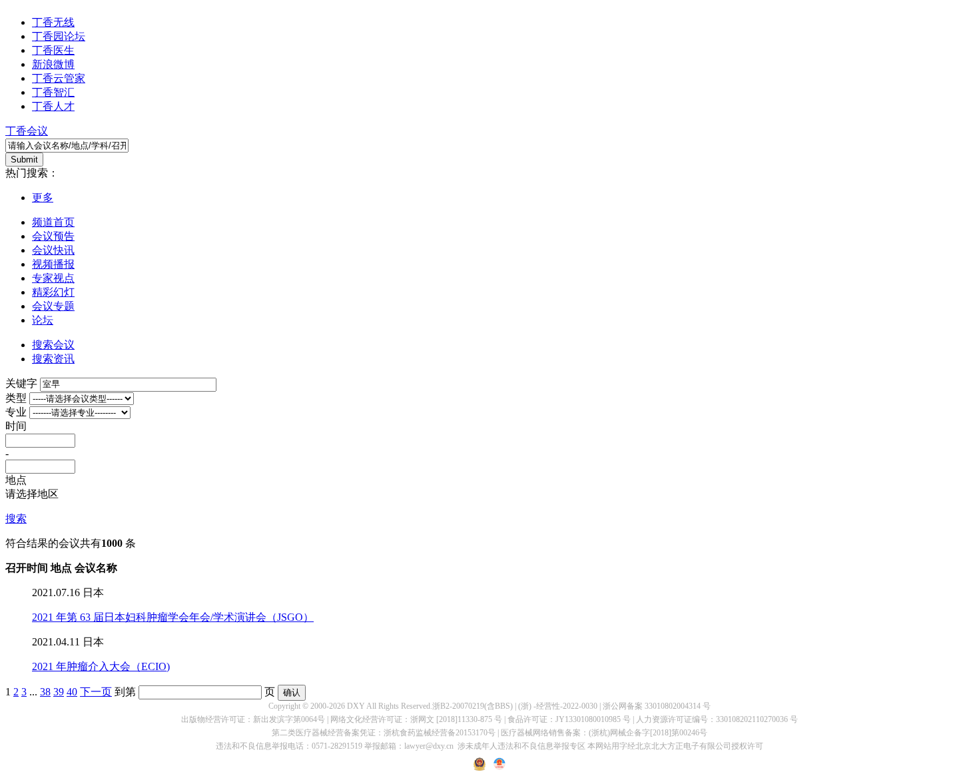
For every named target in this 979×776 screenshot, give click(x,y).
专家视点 (53, 278)
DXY (356, 706)
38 (45, 691)
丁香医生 (53, 50)
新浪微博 (53, 64)
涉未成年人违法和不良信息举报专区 (521, 746)
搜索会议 (53, 344)
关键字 (21, 383)
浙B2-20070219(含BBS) (472, 706)
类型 (16, 398)
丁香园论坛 (58, 36)
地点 (16, 480)
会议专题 (53, 306)
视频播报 (53, 264)
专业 (16, 412)
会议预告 (53, 236)
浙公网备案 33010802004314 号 (657, 706)
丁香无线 (53, 22)
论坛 (42, 320)
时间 (16, 426)
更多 (42, 197)
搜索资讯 (53, 358)
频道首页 (53, 222)
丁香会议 (26, 131)
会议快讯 (53, 250)
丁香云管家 (58, 78)
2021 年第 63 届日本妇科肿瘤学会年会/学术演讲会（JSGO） (173, 617)
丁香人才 (53, 106)
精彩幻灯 (53, 292)
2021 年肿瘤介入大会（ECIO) (101, 666)
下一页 (96, 691)
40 (72, 691)
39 (58, 691)
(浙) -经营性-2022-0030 (557, 706)
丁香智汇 (53, 92)
